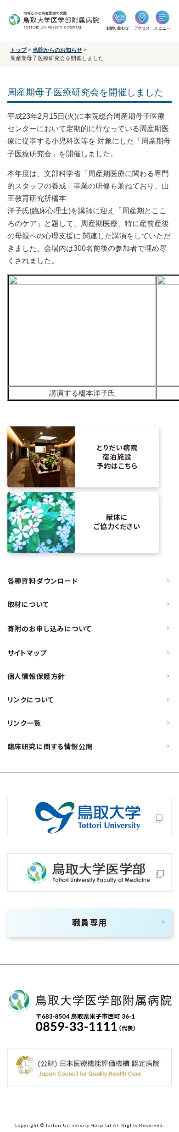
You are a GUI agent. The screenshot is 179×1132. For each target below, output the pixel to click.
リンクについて (30, 700)
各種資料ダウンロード (42, 581)
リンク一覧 (24, 723)
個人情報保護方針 (36, 676)
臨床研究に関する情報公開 (50, 746)
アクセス (141, 28)
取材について (28, 604)
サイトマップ (27, 653)
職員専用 (89, 922)
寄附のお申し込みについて (49, 628)
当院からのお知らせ (57, 50)
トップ (18, 50)
